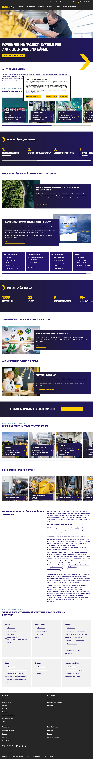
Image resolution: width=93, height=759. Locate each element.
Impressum (35, 92)
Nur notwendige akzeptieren (33, 96)
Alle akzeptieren (63, 96)
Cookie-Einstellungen (51, 96)
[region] (47, 88)
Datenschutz (29, 92)
